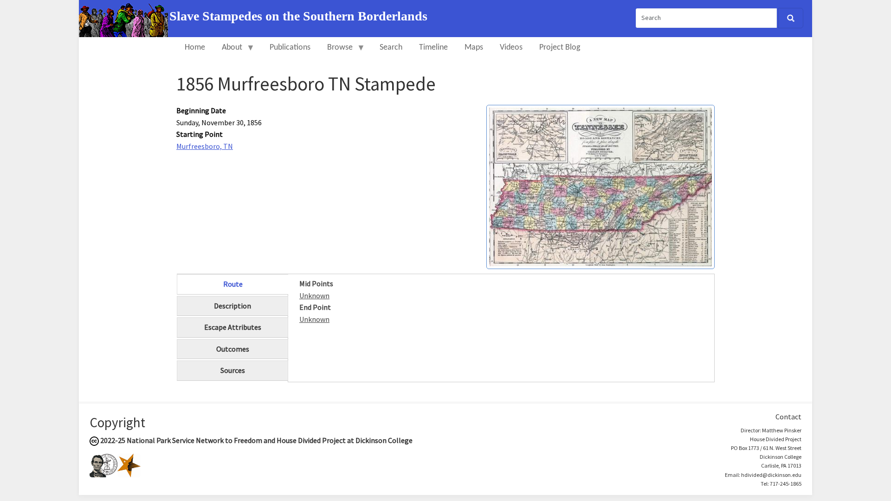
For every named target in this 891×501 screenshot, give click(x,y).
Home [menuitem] (195, 47)
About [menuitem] (227, 51)
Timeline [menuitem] (433, 47)
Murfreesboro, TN (204, 146)
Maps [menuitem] (474, 47)
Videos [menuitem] (511, 47)
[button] (600, 186)
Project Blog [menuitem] (559, 47)
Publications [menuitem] (290, 47)
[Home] (124, 17)
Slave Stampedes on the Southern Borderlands (298, 16)
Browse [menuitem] (336, 51)
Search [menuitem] (391, 47)
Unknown (314, 295)
